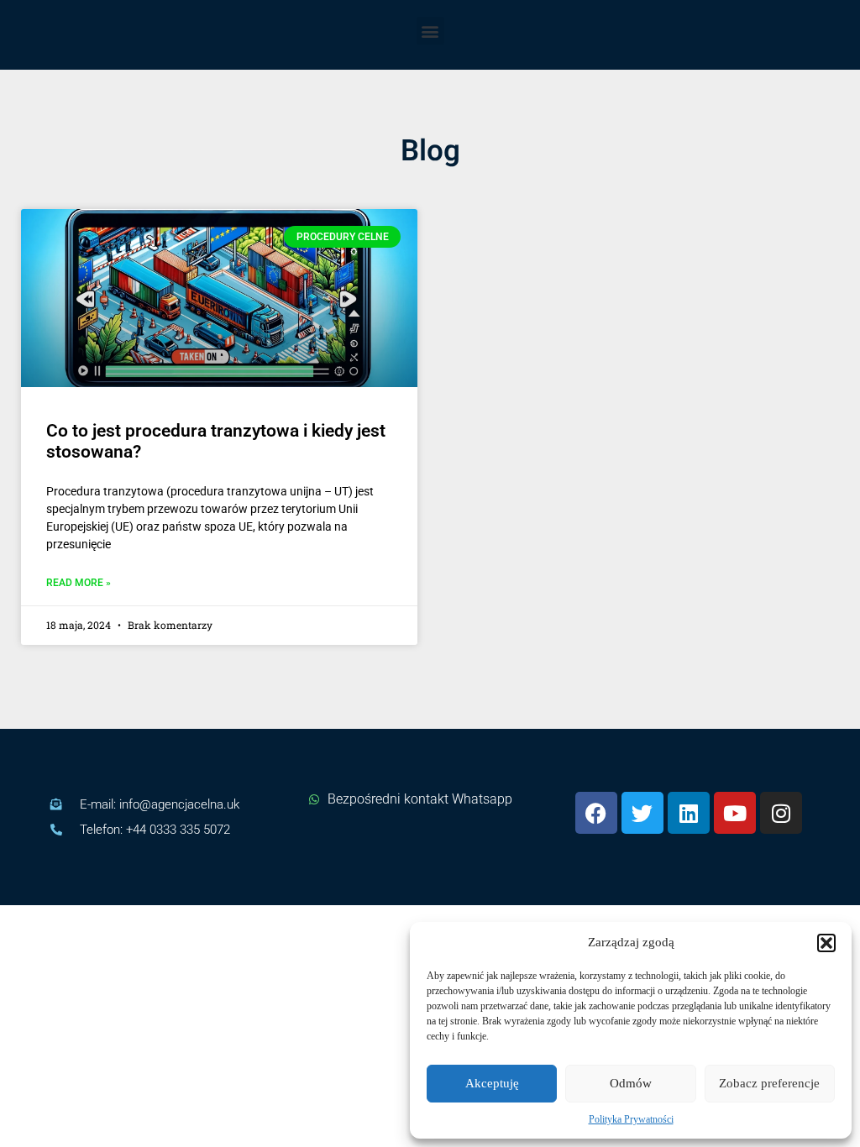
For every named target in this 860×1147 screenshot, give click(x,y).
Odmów (631, 1083)
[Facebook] (596, 813)
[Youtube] (735, 813)
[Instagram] (781, 813)
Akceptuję (492, 1083)
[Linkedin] (689, 813)
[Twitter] (642, 813)
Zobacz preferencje (769, 1083)
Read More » (78, 583)
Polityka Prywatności (631, 1119)
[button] (826, 943)
